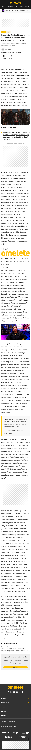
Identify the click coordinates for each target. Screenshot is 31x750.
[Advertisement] (15, 64)
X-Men (16, 6)
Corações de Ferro (8, 214)
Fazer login (15, 667)
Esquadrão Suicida (15, 96)
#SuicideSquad (8, 419)
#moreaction (15, 426)
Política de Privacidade (8, 726)
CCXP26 (3, 6)
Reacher (27, 6)
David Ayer (5, 202)
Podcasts (10, 6)
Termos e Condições (8, 722)
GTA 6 (21, 6)
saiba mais (9, 78)
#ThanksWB (7, 426)
